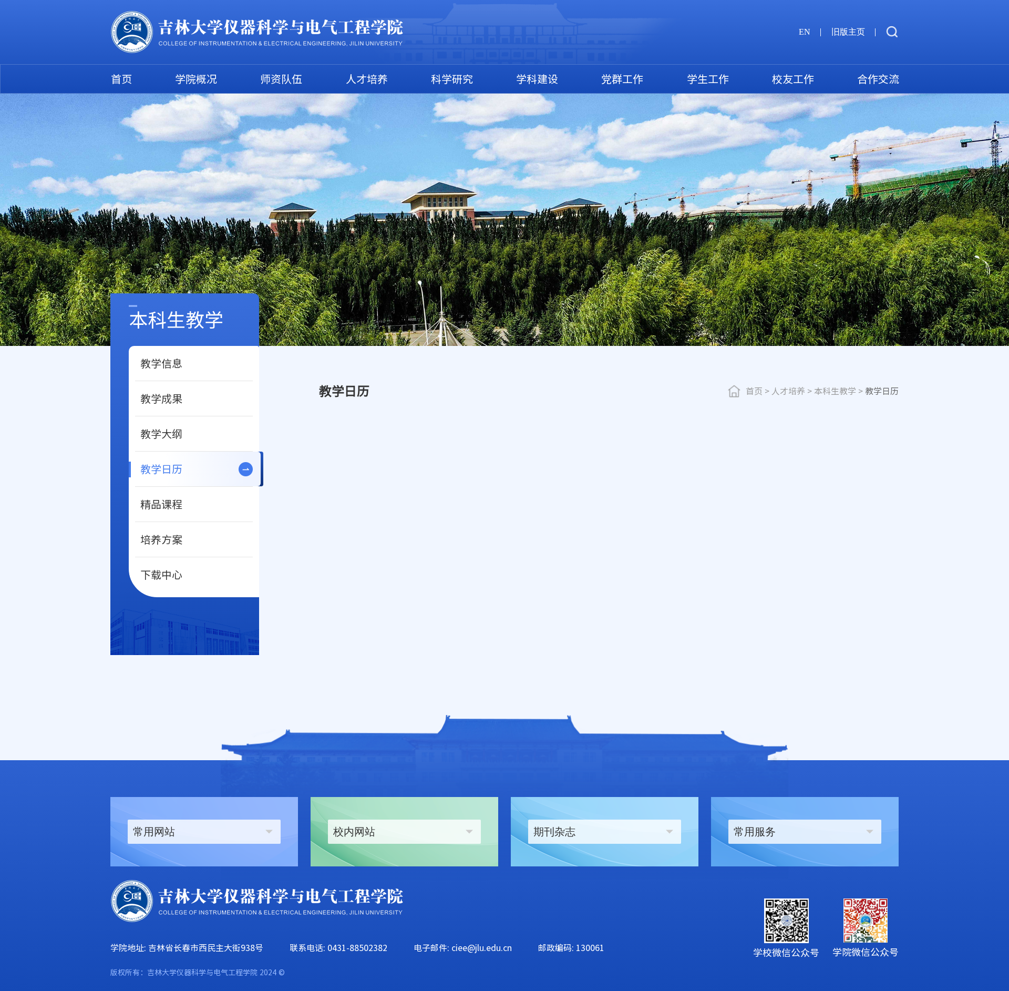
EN (804, 31)
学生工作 (708, 79)
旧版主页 (848, 31)
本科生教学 (835, 391)
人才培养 (367, 79)
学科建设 (537, 79)
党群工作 (622, 79)
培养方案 (161, 539)
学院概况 (196, 79)
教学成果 (161, 398)
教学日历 (161, 469)
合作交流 (878, 79)
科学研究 (452, 79)
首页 (121, 79)
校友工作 (793, 79)
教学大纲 (161, 433)
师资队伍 (281, 79)
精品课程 (161, 504)
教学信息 (161, 363)
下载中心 (161, 574)
